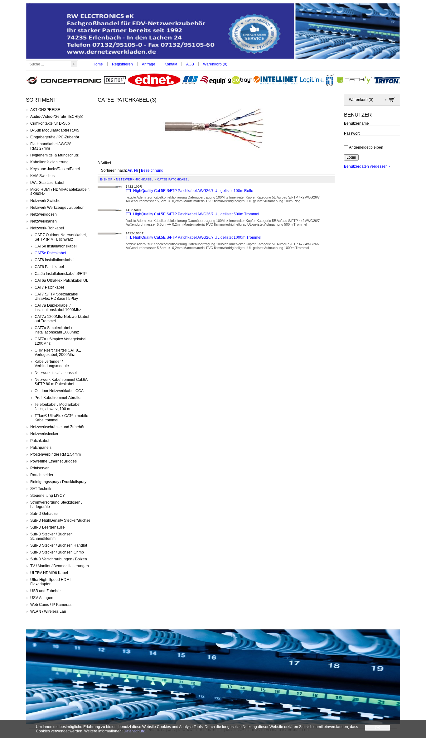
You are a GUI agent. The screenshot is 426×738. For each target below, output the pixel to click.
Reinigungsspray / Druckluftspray (58, 482)
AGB (190, 64)
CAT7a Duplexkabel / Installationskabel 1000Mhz (58, 307)
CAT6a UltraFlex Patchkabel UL (61, 280)
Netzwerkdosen (43, 214)
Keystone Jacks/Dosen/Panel (55, 169)
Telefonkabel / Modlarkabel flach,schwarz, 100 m (57, 406)
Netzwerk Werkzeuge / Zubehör (57, 207)
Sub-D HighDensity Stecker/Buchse (60, 520)
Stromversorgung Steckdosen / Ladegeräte (56, 504)
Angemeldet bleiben (366, 147)
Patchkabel (39, 440)
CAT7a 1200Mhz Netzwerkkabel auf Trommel (62, 318)
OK (377, 728)
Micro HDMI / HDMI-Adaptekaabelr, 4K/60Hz (60, 191)
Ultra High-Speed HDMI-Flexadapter (51, 581)
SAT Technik (40, 488)
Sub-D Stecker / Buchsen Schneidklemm (51, 536)
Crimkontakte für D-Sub (50, 123)
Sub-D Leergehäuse (47, 527)
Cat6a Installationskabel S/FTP (61, 273)
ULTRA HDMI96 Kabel (49, 573)
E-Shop (106, 179)
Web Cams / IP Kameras (50, 604)
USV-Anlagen (41, 598)
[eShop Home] (213, 31)
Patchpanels (40, 447)
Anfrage (148, 64)
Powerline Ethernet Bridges (53, 461)
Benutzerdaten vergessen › (367, 166)
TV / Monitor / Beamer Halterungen (59, 566)
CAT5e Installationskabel (56, 246)
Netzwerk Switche (45, 201)
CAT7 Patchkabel (49, 287)
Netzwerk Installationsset (56, 373)
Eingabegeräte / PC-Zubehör (54, 137)
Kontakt (170, 64)
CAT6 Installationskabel (55, 260)
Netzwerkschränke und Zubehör (57, 427)
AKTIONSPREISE (45, 110)
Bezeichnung (152, 170)
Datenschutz (134, 731)
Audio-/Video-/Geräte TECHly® (56, 116)
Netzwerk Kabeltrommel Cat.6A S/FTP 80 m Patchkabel (61, 381)
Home (98, 64)
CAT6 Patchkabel (49, 267)
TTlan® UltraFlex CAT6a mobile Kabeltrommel (61, 418)
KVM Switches (42, 176)
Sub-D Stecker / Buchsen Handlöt (58, 545)
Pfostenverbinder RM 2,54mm (55, 454)
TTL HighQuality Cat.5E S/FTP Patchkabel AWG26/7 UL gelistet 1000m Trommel (193, 237)
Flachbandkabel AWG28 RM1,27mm (50, 146)
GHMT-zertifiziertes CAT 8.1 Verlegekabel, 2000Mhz (58, 352)
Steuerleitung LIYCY (47, 495)
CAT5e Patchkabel (50, 253)
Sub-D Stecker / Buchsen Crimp (57, 552)
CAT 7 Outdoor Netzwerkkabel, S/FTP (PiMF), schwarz (61, 237)
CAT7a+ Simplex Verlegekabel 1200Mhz (60, 341)
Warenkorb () (215, 64)
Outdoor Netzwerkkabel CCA (59, 391)
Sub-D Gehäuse (44, 513)
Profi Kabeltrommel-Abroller (58, 397)
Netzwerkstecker (44, 434)
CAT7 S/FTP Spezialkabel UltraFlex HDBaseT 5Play (56, 296)
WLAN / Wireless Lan (48, 611)
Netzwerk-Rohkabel (47, 228)
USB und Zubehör (45, 591)
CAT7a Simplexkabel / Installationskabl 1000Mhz (57, 330)
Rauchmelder (41, 475)
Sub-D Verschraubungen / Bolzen (58, 559)
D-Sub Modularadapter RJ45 (54, 130)
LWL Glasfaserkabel (47, 182)
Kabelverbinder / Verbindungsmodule (52, 363)
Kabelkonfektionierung (49, 162)
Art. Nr (133, 170)
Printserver (39, 468)
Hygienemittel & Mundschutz (54, 155)
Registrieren (122, 64)
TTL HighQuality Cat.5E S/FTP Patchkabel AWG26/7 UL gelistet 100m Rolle (189, 191)
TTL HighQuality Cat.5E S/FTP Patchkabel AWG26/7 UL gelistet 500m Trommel (192, 214)
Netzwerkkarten (43, 221)
